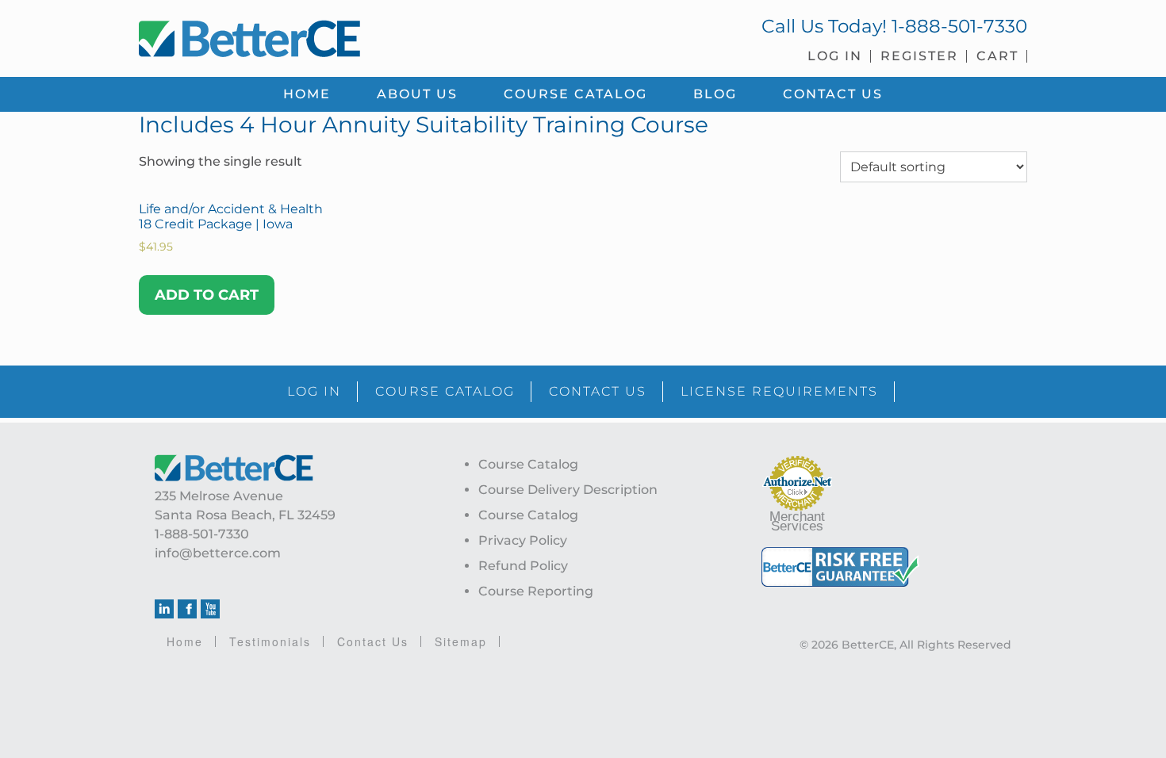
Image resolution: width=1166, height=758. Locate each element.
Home (185, 641)
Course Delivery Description (568, 489)
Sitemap (461, 641)
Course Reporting (535, 591)
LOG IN (314, 391)
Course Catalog (528, 464)
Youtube (210, 608)
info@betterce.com (218, 553)
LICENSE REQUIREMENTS (779, 391)
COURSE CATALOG (445, 391)
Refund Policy (523, 565)
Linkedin (164, 608)
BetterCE (352, 35)
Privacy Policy (522, 540)
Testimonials (270, 641)
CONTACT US (597, 391)
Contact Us (372, 641)
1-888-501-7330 (959, 26)
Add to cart (207, 295)
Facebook (187, 608)
